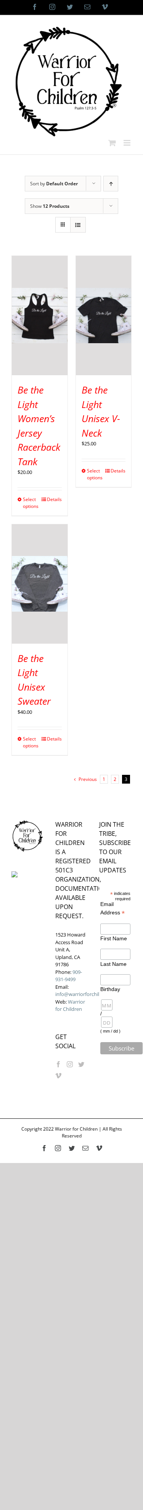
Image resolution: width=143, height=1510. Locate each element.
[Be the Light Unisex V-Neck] (104, 315)
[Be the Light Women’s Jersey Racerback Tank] (39, 315)
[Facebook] (58, 1064)
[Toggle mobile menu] (128, 143)
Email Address (112, 908)
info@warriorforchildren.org (87, 994)
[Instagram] (70, 1064)
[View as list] (78, 224)
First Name (113, 938)
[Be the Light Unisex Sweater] (39, 584)
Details (54, 499)
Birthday (107, 989)
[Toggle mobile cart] (112, 143)
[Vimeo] (58, 1076)
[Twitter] (81, 1064)
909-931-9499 (68, 976)
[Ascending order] (110, 183)
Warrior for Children (70, 1005)
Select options (31, 502)
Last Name (113, 964)
